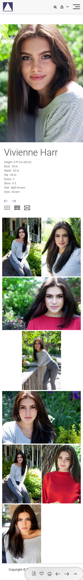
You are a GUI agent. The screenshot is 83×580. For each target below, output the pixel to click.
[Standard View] (17, 208)
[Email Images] (27, 208)
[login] (64, 7)
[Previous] (6, 201)
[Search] (56, 7)
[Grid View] (7, 208)
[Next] (14, 201)
